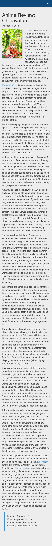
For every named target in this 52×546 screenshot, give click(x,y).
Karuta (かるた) (9, 85)
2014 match (42, 461)
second (23, 468)
